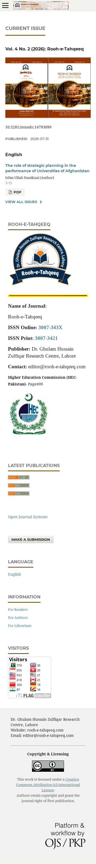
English (14, 574)
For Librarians (19, 625)
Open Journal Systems (27, 516)
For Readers (18, 609)
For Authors (18, 617)
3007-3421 (46, 338)
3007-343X (50, 327)
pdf (17, 192)
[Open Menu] (5, 5)
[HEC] (28, 432)
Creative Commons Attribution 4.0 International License (48, 784)
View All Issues (21, 202)
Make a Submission (30, 539)
